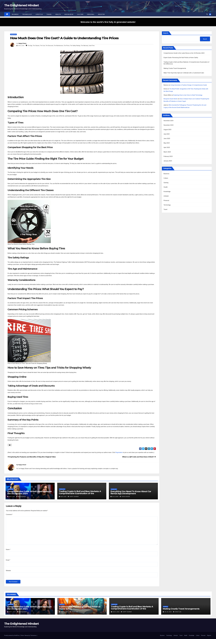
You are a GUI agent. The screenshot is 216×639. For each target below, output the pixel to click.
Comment (9, 514)
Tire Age (30, 45)
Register (101, 14)
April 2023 (167, 147)
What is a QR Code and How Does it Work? (138, 457)
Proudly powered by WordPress (12, 635)
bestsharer (22, 496)
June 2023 (167, 138)
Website (8, 570)
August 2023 (167, 129)
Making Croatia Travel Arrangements (175, 68)
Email (8, 560)
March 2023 (167, 152)
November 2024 (168, 120)
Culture (80, 14)
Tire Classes (36, 45)
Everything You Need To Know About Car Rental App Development (131, 492)
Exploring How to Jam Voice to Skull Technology (187, 95)
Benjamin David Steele (170, 99)
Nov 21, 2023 (64, 611)
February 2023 (168, 156)
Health (58, 14)
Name (8, 549)
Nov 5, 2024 (12, 611)
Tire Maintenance (58, 45)
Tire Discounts (49, 45)
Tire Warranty (84, 45)
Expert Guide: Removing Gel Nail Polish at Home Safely (181, 57)
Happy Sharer (22, 43)
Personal (90, 14)
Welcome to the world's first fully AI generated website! (108, 22)
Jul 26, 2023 (168, 611)
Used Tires (92, 45)
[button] (207, 14)
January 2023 (168, 161)
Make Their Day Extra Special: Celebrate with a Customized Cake (184, 73)
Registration (119, 452)
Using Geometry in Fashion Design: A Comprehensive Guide (189, 85)
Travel (49, 14)
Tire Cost (42, 45)
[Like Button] (10, 445)
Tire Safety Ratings (75, 45)
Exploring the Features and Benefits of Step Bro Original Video (32, 457)
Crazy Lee (74, 611)
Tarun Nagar (125, 496)
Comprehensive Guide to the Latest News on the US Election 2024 (29, 492)
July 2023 (167, 134)
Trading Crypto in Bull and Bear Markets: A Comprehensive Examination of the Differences (80, 493)
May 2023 (167, 143)
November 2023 (168, 125)
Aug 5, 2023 (116, 611)
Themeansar (33, 635)
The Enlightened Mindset (21, 5)
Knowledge (68, 14)
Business (15, 14)
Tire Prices (67, 45)
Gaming (166, 182)
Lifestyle (39, 14)
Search (165, 33)
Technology (27, 14)
